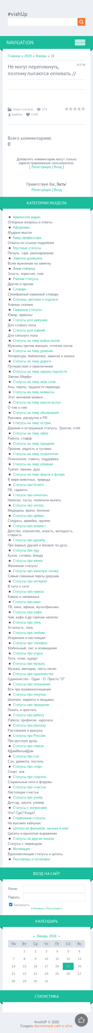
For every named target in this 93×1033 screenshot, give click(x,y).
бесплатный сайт (47, 1026)
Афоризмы (21, 227)
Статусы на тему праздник (34, 443)
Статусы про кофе (27, 612)
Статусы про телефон (30, 643)
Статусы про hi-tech (28, 485)
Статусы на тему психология (35, 454)
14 (13, 966)
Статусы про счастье (29, 787)
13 (79, 959)
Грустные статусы (27, 248)
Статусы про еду (26, 550)
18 (57, 966)
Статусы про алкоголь (30, 495)
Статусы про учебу (28, 797)
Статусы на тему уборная (33, 464)
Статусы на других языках (33, 839)
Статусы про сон (26, 756)
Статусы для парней (29, 330)
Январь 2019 (46, 936)
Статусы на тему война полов (36, 341)
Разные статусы (25, 279)
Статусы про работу (28, 715)
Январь (41, 56)
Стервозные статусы (29, 818)
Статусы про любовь (29, 633)
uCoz (69, 1026)
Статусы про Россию (29, 736)
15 (24, 966)
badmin (17, 114)
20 (79, 966)
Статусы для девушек (30, 320)
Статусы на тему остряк (32, 423)
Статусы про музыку (29, 664)
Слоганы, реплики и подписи (35, 299)
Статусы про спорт (27, 766)
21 (13, 974)
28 (13, 981)
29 (24, 981)
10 (46, 959)
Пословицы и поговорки (31, 859)
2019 (28, 56)
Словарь (19, 289)
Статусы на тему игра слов (34, 382)
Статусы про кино (27, 602)
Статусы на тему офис (31, 433)
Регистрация (41, 167)
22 (24, 974)
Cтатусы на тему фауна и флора (39, 474)
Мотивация (21, 849)
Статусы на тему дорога (32, 361)
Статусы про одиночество (33, 674)
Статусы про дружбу (29, 540)
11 (57, 959)
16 (35, 966)
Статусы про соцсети (29, 777)
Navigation (20, 42)
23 (35, 974)
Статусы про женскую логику (36, 571)
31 (46, 981)
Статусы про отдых (28, 653)
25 (57, 974)
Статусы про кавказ (28, 591)
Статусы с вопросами (30, 808)
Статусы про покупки (29, 694)
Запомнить (21, 905)
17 (46, 966)
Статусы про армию (28, 516)
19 (52, 56)
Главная (14, 56)
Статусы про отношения (31, 684)
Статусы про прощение (31, 705)
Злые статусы (23, 109)
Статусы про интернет (30, 581)
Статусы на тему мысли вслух (37, 402)
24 (46, 974)
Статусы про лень (27, 622)
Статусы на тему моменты (33, 392)
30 (35, 981)
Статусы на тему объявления (36, 413)
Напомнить (39, 908)
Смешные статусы (27, 310)
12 (68, 959)
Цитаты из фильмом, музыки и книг (41, 828)
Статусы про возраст (29, 526)
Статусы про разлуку (29, 725)
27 (79, 974)
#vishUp (17, 13)
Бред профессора (27, 238)
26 (68, 974)
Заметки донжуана (27, 258)
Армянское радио (26, 217)
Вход (58, 167)
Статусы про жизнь (28, 561)
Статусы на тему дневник (33, 351)
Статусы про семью (28, 746)
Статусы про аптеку (28, 505)
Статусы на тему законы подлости (40, 371)
